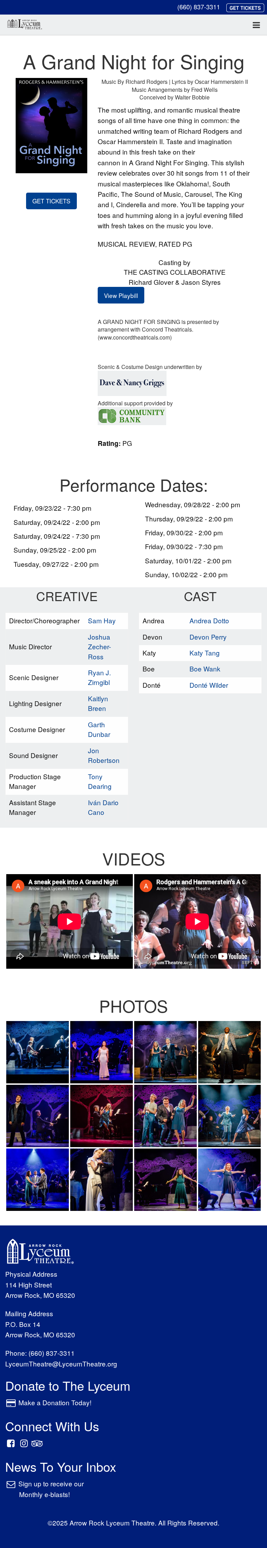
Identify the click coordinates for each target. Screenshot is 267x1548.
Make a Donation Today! (54, 1402)
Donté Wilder (208, 684)
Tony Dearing (100, 781)
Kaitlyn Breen (98, 703)
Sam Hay (102, 620)
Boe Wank (204, 668)
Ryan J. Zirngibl (99, 677)
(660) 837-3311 (198, 6)
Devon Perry (208, 636)
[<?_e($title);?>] (37, 1051)
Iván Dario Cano (103, 807)
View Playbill (121, 295)
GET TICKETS (51, 200)
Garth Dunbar (99, 729)
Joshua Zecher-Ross (99, 646)
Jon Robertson (104, 755)
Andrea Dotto (209, 620)
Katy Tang (204, 652)
